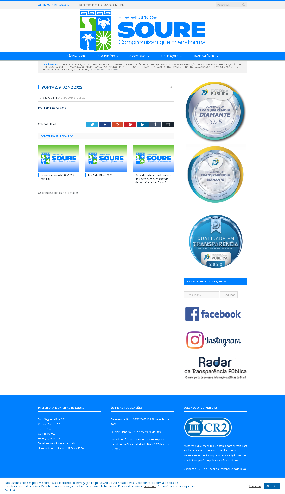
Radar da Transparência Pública (227, 469)
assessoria (210, 450)
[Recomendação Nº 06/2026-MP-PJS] (58, 158)
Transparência (204, 56)
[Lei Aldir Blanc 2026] (106, 158)
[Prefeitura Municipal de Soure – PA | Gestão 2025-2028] (143, 29)
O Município (106, 56)
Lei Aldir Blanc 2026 (100, 175)
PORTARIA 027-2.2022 (52, 108)
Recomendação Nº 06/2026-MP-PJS (101, 5)
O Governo (137, 56)
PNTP (200, 469)
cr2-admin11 (50, 97)
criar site (207, 446)
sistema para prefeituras (231, 446)
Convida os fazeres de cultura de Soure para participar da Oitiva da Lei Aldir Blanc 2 (153, 178)
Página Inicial (77, 56)
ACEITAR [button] (271, 486)
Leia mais (150, 486)
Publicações (169, 56)
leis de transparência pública (201, 460)
